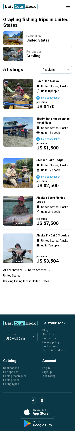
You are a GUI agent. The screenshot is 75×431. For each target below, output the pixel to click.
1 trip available (54, 133)
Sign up (47, 372)
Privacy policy (50, 342)
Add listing (49, 376)
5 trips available (54, 94)
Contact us (49, 338)
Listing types (11, 384)
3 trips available (54, 173)
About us (48, 334)
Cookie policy (50, 346)
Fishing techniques (15, 376)
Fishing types (11, 380)
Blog (45, 330)
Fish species (10, 372)
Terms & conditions (54, 350)
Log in (46, 368)
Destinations (11, 368)
